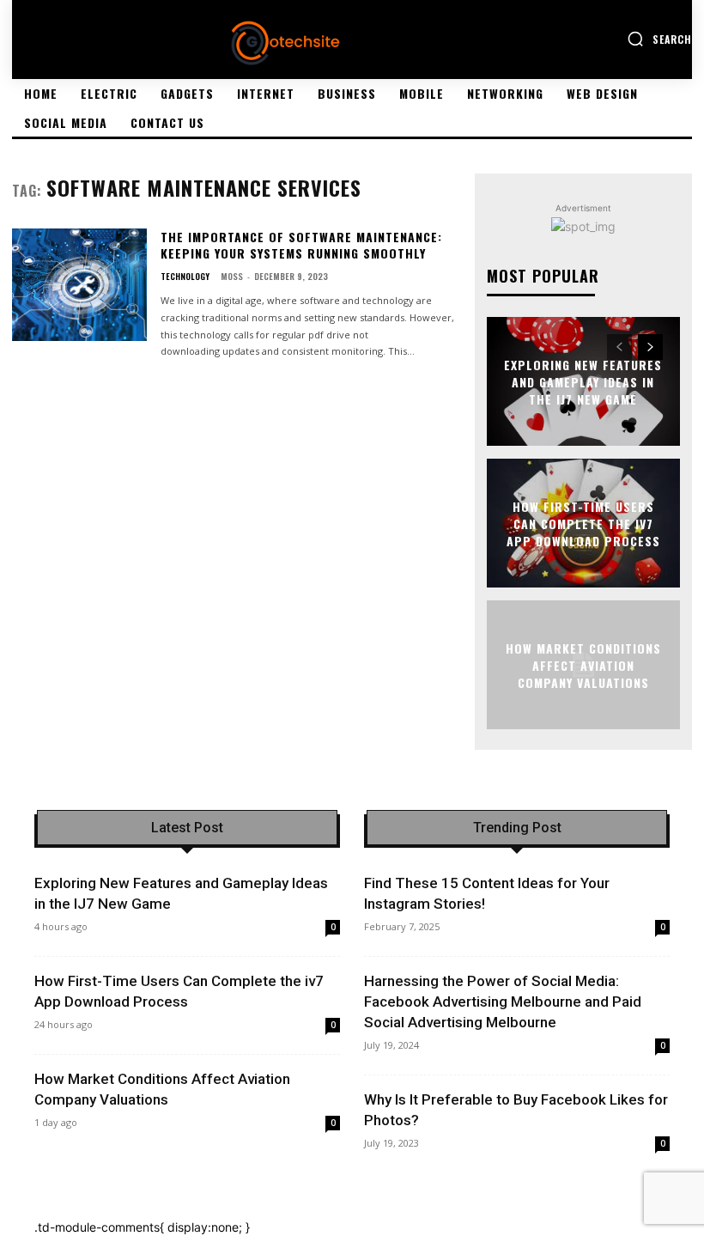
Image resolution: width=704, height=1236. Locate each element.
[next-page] (650, 347)
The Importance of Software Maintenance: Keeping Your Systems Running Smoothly (301, 245)
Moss (232, 276)
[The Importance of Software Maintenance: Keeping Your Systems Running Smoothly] (79, 285)
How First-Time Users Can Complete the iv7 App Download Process (583, 523)
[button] (659, 38)
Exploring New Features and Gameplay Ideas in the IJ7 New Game (583, 381)
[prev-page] (619, 347)
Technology (185, 276)
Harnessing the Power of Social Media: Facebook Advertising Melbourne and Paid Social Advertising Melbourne (502, 1001)
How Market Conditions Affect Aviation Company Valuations (583, 665)
